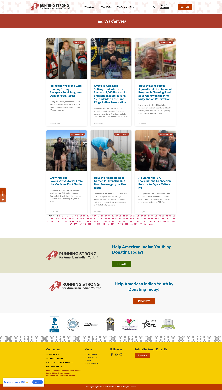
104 (164, 221)
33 (163, 216)
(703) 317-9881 (51, 362)
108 (75, 224)
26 (138, 216)
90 (109, 221)
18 (109, 216)
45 (77, 218)
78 (66, 221)
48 (88, 218)
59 (127, 218)
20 (117, 216)
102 (154, 221)
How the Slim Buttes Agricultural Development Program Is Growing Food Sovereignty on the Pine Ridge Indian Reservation (155, 92)
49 (91, 218)
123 (144, 224)
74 (52, 221)
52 (102, 218)
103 (159, 221)
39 (55, 218)
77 (63, 221)
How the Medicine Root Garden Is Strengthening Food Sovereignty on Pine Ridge (110, 182)
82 (80, 221)
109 (80, 224)
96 (131, 221)
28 (145, 216)
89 (106, 221)
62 (138, 218)
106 (173, 221)
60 (131, 218)
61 (134, 218)
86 (95, 221)
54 (109, 218)
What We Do (106, 7)
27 (142, 216)
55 (113, 218)
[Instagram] (120, 354)
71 (170, 218)
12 (88, 216)
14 (95, 216)
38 (52, 218)
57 (120, 218)
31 (156, 216)
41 (63, 218)
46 (81, 218)
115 (107, 224)
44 (73, 218)
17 (106, 216)
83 (84, 221)
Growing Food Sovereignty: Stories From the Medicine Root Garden (66, 181)
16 (102, 216)
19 (113, 216)
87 (98, 221)
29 (149, 216)
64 (145, 218)
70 (167, 218)
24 (131, 216)
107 (70, 224)
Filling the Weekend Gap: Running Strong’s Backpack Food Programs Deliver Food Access (66, 90)
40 (59, 218)
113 (98, 224)
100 (145, 221)
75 (55, 221)
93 (120, 221)
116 (112, 224)
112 (94, 224)
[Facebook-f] (111, 354)
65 (149, 218)
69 (163, 218)
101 (150, 221)
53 (106, 218)
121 (135, 224)
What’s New (122, 7)
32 (160, 216)
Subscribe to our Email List (152, 349)
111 (89, 224)
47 (84, 218)
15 (99, 216)
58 (124, 218)
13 (91, 216)
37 (48, 218)
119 (126, 224)
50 (95, 218)
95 (127, 221)
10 (81, 216)
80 (73, 221)
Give (132, 7)
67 (156, 218)
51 (98, 218)
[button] (154, 7)
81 (77, 221)
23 (127, 216)
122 (140, 224)
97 (134, 221)
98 (138, 221)
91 (113, 221)
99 (141, 221)
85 (91, 221)
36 (174, 216)
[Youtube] (116, 354)
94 (123, 221)
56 (116, 218)
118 (121, 224)
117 (117, 224)
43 (70, 218)
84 (88, 221)
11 (84, 216)
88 (102, 221)
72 (174, 218)
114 (103, 224)
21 (120, 216)
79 (70, 221)
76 (59, 221)
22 (124, 216)
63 (141, 218)
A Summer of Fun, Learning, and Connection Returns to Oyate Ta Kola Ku (154, 182)
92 (116, 221)
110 (84, 224)
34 (167, 216)
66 (152, 218)
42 (66, 218)
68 (159, 218)
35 (170, 216)
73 (48, 221)
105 (168, 221)
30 (152, 216)
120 (131, 224)
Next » (150, 224)
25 (134, 216)
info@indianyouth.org (54, 367)
